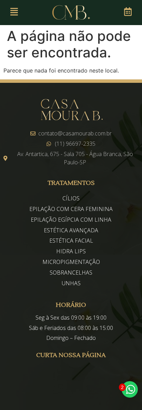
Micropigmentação (71, 262)
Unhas (71, 283)
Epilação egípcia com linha (71, 219)
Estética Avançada (71, 230)
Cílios (71, 198)
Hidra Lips (71, 251)
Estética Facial (71, 240)
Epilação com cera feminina (71, 209)
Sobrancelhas (71, 272)
